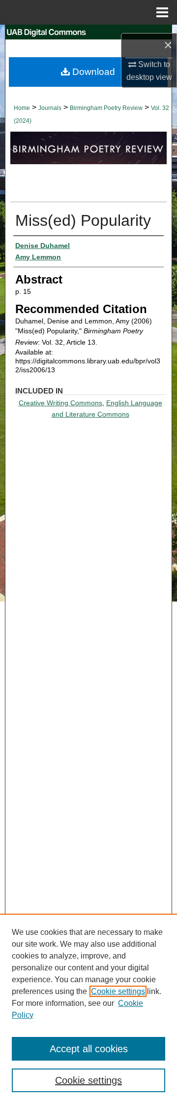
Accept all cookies (89, 1048)
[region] (88, 1009)
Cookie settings (118, 991)
